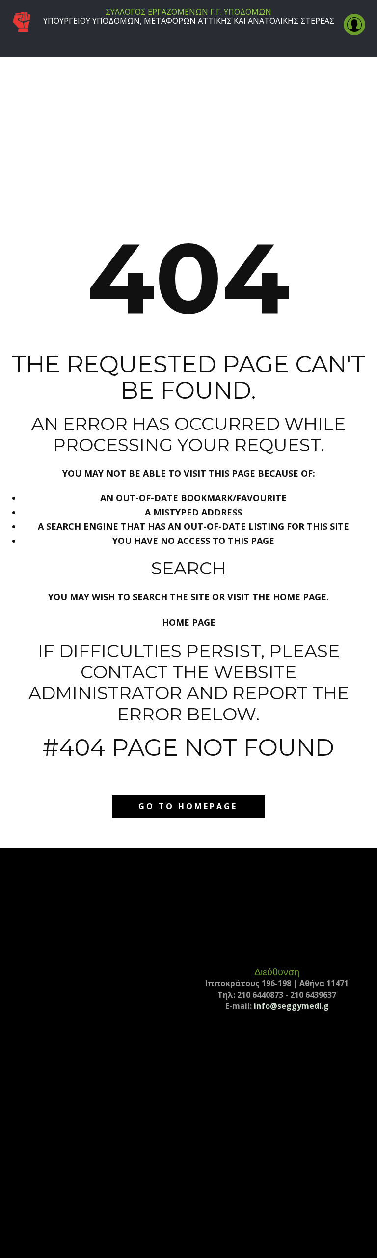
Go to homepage (188, 806)
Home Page (188, 622)
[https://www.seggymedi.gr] (21, 22)
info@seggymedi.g (291, 1006)
